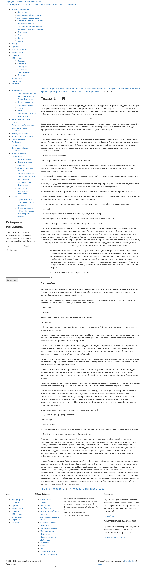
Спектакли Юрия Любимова (30, 20)
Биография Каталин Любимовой (26, 115)
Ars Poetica (45, 508)
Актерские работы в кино (29, 17)
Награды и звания (25, 23)
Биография (22, 12)
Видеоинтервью (24, 159)
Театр (20, 107)
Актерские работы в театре (30, 14)
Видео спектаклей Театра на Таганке (26, 175)
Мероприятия (18, 52)
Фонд (14, 43)
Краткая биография (26, 93)
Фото (19, 34)
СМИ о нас (17, 57)
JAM (100, 563)
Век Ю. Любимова (20, 49)
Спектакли (22, 63)
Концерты (22, 66)
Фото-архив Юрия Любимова (20, 149)
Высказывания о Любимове (30, 29)
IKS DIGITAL (130, 560)
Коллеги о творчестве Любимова (22, 190)
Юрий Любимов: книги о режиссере (49, 552)
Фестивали (22, 69)
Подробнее (109, 515)
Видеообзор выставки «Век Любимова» (24, 182)
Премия (15, 46)
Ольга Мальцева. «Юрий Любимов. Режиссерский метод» (25, 212)
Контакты (16, 83)
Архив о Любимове (20, 9)
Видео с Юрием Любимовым (19, 155)
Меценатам (17, 77)
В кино (20, 110)
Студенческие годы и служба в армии (26, 103)
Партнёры (16, 80)
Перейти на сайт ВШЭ (114, 537)
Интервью (22, 32)
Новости (15, 55)
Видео (20, 37)
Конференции (24, 72)
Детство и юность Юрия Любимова (25, 97)
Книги (20, 40)
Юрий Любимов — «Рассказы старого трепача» (26, 202)
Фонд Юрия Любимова (17, 501)
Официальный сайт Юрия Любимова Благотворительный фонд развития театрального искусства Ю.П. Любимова (41, 3)
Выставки (21, 60)
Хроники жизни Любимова (29, 26)
